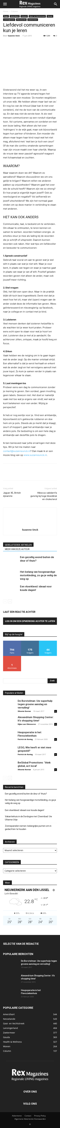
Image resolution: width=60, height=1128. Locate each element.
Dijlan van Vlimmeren (27, 724)
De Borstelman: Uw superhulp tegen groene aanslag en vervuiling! (35, 704)
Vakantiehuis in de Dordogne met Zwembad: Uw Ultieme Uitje (28, 818)
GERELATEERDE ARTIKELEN (18, 545)
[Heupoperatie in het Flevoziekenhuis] (9, 737)
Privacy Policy (40, 1115)
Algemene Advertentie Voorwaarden (30, 1119)
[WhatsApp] (27, 43)
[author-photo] (30, 525)
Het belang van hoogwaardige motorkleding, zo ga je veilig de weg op (38, 575)
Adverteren (17, 1115)
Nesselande (21, 19)
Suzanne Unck (14, 36)
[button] (5, 4)
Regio (6, 16)
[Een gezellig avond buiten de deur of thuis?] (10, 560)
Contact (28, 1115)
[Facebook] (6, 43)
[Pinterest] (20, 43)
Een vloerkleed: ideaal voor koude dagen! (24, 810)
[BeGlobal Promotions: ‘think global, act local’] (9, 767)
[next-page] (10, 601)
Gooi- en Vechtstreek (37, 16)
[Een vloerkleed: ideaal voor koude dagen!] (10, 590)
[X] (13, 43)
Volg (30, 642)
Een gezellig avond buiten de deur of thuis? (26, 793)
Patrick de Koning (25, 739)
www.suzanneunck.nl (35, 455)
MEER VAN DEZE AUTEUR (17, 549)
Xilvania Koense (24, 711)
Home (5, 11)
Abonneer (12, 657)
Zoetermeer (32, 19)
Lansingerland (9, 19)
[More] (34, 43)
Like (12, 642)
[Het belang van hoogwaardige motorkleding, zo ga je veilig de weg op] (10, 575)
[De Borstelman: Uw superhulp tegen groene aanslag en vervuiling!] (9, 705)
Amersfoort (15, 16)
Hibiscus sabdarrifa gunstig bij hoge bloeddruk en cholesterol (43, 496)
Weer (7, 883)
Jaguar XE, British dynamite (12, 494)
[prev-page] (5, 601)
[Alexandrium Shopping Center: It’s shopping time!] (9, 721)
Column (14, 11)
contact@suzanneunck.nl (16, 451)
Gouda (50, 16)
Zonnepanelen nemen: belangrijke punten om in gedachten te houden (28, 827)
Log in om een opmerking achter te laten (30, 621)
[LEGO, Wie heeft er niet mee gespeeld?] (9, 752)
